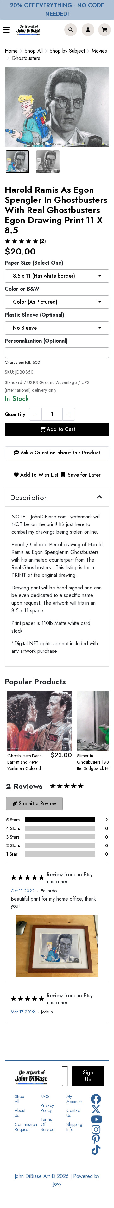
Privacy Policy (47, 1108)
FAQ (45, 1096)
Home (11, 51)
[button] (70, 29)
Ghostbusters (26, 58)
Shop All (34, 51)
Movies (99, 51)
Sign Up (88, 1076)
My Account (74, 1099)
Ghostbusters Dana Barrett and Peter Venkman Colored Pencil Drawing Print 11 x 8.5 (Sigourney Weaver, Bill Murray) (26, 762)
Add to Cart (61, 429)
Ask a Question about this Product (59, 452)
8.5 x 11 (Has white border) (44, 276)
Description (29, 498)
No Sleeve (25, 327)
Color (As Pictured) (35, 301)
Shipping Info (74, 1127)
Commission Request (26, 1127)
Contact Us (73, 1113)
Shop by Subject (67, 51)
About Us (20, 1113)
